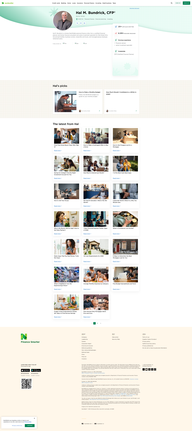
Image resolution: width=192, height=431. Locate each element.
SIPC (125, 393)
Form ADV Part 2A (123, 394)
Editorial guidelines (87, 348)
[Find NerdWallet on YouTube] (146, 369)
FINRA (122, 393)
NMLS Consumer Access (87, 373)
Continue (29, 425)
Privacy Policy (132, 394)
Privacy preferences (147, 345)
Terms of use (145, 337)
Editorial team (85, 352)
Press (83, 354)
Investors (84, 358)
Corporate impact (86, 343)
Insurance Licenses (134, 379)
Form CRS (115, 394)
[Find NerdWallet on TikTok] (155, 369)
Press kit (84, 356)
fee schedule (117, 395)
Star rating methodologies (89, 350)
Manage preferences (17, 425)
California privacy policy (149, 343)
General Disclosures (109, 395)
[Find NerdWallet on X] (143, 369)
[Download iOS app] (25, 370)
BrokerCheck (129, 395)
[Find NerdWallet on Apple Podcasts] (152, 369)
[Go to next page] (100, 323)
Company (84, 337)
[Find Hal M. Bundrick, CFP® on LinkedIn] (84, 23)
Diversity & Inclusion (87, 345)
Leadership (85, 339)
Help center (115, 337)
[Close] (34, 418)
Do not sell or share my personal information (154, 348)
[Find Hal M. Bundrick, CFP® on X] (77, 23)
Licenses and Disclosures (99, 373)
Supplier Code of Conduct (149, 339)
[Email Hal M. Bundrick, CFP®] (81, 23)
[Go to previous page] (91, 323)
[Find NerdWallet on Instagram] (149, 369)
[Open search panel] (171, 3)
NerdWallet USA (88, 423)
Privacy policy (146, 341)
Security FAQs (116, 339)
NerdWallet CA (100, 423)
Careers (84, 341)
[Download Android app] (36, 370)
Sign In (178, 3)
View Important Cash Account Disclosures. (99, 399)
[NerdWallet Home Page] (7, 3)
